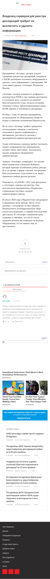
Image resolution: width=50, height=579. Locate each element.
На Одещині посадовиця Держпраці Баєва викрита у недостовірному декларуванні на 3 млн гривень (24, 480)
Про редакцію (8, 527)
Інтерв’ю (6, 562)
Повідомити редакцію (11, 535)
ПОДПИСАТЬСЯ (23, 418)
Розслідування (8, 557)
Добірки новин (8, 548)
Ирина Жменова (21, 36)
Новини (5, 553)
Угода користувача (10, 544)
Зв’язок (5, 531)
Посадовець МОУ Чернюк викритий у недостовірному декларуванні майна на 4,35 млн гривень (24, 449)
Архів (4, 566)
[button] (46, 5)
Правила (6, 540)
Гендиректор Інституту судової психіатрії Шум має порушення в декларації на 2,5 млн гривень (22, 464)
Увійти (44, 262)
